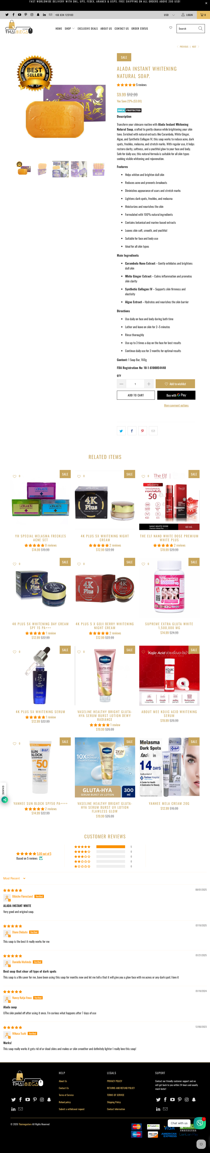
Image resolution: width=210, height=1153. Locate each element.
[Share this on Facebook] (132, 430)
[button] (126, 84)
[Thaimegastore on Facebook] (13, 15)
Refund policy (65, 1102)
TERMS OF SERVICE (115, 1095)
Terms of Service (66, 1095)
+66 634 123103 (64, 15)
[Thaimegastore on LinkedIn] (44, 15)
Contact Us (122, 28)
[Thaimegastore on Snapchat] (38, 15)
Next (194, 46)
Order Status (139, 28)
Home (59, 28)
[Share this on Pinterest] (142, 430)
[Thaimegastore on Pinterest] (25, 15)
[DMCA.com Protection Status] (129, 111)
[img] (12, 890)
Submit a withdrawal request (71, 1109)
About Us (106, 28)
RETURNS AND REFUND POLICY (121, 1088)
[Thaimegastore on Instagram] (31, 15)
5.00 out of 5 (44, 853)
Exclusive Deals (88, 28)
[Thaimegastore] (19, 27)
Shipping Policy (114, 1102)
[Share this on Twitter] (121, 430)
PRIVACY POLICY (114, 1081)
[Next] (107, 104)
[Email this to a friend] (153, 430)
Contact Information (116, 1109)
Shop (68, 28)
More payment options (176, 405)
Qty (119, 376)
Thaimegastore (25, 1124)
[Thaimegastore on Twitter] (7, 15)
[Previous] (16, 104)
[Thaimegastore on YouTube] (19, 15)
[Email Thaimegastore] (50, 15)
